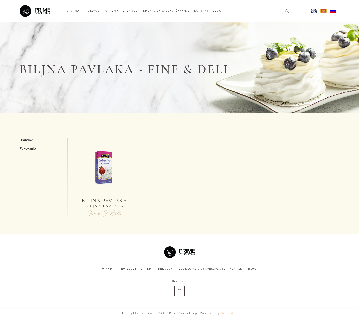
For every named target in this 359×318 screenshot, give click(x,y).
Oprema (112, 11)
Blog (217, 11)
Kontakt (201, 11)
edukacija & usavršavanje (166, 11)
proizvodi (92, 11)
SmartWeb (229, 313)
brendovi (131, 11)
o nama (73, 11)
